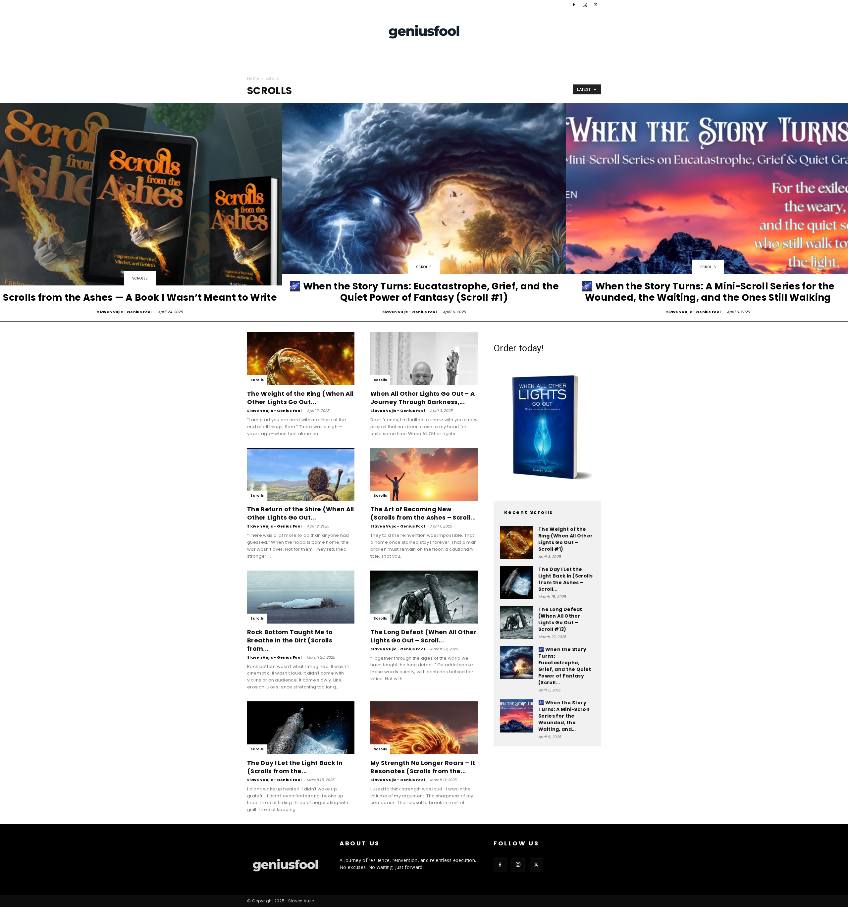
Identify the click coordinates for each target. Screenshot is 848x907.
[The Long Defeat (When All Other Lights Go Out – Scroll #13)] (424, 597)
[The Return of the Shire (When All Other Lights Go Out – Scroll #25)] (300, 474)
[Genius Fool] (424, 31)
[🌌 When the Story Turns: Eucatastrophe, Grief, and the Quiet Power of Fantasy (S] (424, 209)
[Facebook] (574, 4)
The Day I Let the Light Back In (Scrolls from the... (295, 767)
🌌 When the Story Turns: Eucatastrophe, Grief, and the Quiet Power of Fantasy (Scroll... (564, 666)
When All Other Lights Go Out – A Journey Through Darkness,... (422, 397)
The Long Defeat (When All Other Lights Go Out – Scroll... (423, 636)
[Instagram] (585, 4)
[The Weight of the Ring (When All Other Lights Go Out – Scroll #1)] (300, 358)
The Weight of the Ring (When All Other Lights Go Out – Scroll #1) (565, 539)
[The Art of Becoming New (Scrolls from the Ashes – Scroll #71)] (424, 474)
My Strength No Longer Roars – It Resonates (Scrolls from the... (422, 767)
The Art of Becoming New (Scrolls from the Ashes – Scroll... (423, 513)
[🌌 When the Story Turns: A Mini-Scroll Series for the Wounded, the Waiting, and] (516, 715)
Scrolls (140, 278)
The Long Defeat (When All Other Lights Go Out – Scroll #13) (560, 619)
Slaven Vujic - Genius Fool (124, 312)
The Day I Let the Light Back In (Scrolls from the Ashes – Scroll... (565, 579)
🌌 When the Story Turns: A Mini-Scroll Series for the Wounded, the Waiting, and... (563, 715)
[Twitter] (596, 4)
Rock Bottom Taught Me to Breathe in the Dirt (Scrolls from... (290, 640)
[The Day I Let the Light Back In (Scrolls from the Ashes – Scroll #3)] (300, 727)
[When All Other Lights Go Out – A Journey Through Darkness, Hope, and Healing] (424, 358)
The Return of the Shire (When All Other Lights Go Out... (300, 513)
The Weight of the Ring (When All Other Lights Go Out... (300, 397)
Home (253, 78)
